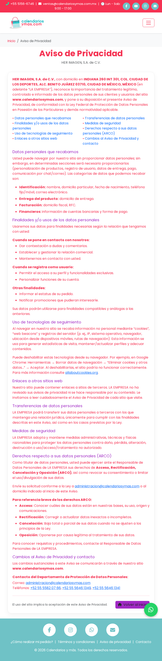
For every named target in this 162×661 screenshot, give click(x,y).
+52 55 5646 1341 (106, 587)
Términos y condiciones (76, 642)
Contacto (143, 642)
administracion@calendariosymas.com (107, 486)
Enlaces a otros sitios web (36, 138)
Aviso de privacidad (115, 642)
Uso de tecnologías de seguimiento (44, 133)
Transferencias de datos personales (115, 118)
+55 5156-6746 (22, 4)
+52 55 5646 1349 (76, 587)
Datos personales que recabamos (43, 118)
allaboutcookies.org (81, 372)
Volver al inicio (135, 604)
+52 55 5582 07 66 (45, 587)
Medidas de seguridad (103, 123)
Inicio (11, 41)
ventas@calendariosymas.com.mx (69, 4)
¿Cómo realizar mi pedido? (32, 642)
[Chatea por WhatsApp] (151, 610)
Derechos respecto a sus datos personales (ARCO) (110, 131)
